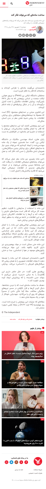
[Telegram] (11, 462)
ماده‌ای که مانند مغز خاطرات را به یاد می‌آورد (16, 178)
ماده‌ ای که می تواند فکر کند (25, 319)
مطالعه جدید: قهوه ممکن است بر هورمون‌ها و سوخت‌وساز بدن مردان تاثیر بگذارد (25, 384)
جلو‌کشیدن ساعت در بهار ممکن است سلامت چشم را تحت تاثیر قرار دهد (23, 413)
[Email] (23, 35)
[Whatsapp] (30, 35)
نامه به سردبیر (19, 470)
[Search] (11, 3)
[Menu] (4, 3)
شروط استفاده (38, 470)
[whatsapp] (6, 462)
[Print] (20, 35)
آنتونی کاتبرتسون (32, 28)
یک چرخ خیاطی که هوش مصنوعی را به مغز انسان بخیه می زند (16, 189)
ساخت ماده (13, 319)
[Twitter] (27, 35)
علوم (32, 328)
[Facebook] (34, 35)
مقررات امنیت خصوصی (35, 473)
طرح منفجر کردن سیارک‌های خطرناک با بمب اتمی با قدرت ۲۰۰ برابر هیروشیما (23, 442)
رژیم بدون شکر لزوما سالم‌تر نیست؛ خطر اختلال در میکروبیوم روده (23, 354)
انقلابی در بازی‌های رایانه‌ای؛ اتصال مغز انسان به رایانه (17, 199)
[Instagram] (16, 462)
